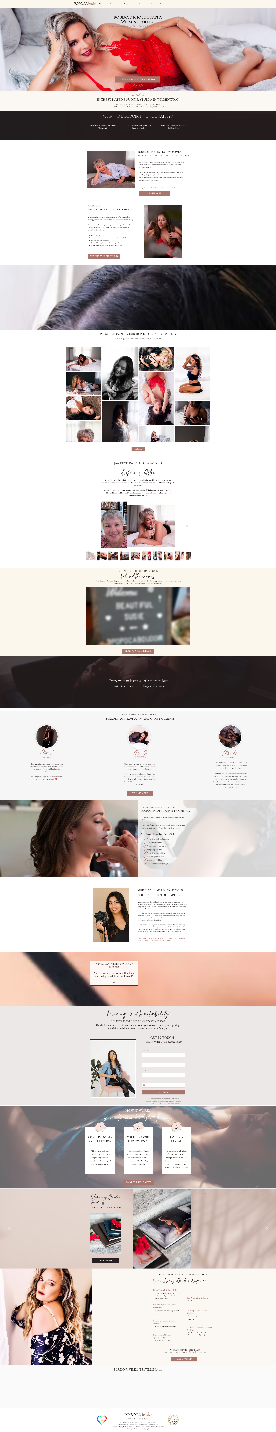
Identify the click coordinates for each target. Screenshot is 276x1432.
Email (144, 1071)
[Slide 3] (140, 1263)
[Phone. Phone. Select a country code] (145, 1085)
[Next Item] (187, 525)
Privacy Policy (151, 1422)
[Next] (267, 1229)
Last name (145, 1061)
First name (145, 1051)
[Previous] (9, 1229)
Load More (138, 449)
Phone (144, 1081)
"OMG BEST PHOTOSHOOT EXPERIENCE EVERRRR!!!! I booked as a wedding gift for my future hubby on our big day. (230, 765)
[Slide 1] (135, 1263)
